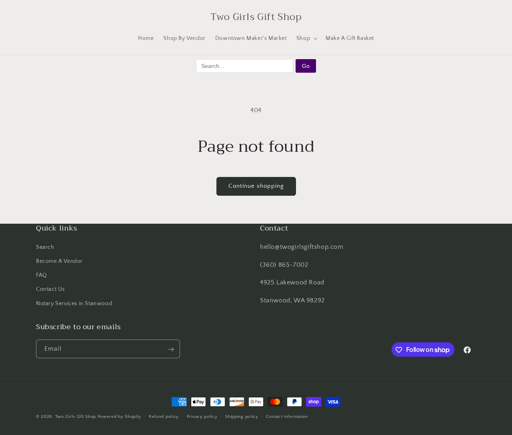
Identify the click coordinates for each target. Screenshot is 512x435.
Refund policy (164, 416)
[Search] (45, 17)
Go (306, 66)
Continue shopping (256, 186)
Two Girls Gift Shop (75, 416)
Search (45, 247)
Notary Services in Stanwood (74, 303)
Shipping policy (241, 416)
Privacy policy (202, 416)
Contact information (287, 416)
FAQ (41, 275)
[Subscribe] (171, 349)
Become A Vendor (59, 261)
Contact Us (50, 289)
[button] (306, 38)
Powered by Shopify (119, 416)
